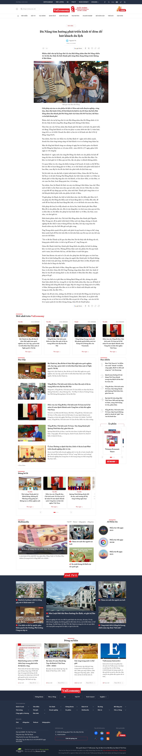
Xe (67, 2)
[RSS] (108, 739)
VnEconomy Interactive (111, 661)
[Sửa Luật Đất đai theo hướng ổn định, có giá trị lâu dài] (71, 596)
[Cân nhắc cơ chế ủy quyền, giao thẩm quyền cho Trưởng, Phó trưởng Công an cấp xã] (30, 615)
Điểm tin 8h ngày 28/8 (116, 553)
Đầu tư (33, 15)
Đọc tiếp (22, 360)
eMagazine (90, 522)
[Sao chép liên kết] (95, 48)
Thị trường (75, 15)
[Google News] (124, 2)
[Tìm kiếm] (21, 9)
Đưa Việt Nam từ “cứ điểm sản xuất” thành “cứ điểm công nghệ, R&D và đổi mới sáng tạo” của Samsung (114, 367)
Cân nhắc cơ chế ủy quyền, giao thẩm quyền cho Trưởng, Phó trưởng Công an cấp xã (29, 628)
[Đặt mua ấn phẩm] (121, 8)
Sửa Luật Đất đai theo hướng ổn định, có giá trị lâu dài (70, 614)
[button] (55, 512)
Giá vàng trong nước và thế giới (84, 662)
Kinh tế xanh (63, 15)
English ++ (95, 2)
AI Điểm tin (112, 522)
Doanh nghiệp (87, 15)
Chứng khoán (48, 2)
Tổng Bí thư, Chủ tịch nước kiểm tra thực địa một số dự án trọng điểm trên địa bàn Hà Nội (69, 385)
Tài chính (42, 15)
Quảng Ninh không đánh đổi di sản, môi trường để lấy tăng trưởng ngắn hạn (79, 496)
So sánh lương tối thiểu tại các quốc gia (80, 565)
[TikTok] (120, 2)
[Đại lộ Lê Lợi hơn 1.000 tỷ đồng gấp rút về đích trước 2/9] (30, 589)
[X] (109, 2)
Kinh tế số (52, 15)
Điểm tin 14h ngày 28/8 (116, 529)
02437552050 (61, 734)
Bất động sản (100, 15)
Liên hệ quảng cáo (71, 738)
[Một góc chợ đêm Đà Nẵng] (71, 62)
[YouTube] (116, 2)
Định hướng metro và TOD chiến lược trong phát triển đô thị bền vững (28, 663)
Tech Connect (83, 2)
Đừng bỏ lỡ (23, 473)
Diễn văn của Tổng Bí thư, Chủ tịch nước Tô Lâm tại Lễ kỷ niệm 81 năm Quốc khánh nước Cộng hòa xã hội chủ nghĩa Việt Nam (113, 343)
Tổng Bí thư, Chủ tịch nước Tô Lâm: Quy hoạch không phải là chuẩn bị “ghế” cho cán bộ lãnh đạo (114, 413)
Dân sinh (120, 15)
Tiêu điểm (24, 15)
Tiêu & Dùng (60, 2)
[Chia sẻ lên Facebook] (85, 48)
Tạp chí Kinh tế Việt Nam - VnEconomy (114, 750)
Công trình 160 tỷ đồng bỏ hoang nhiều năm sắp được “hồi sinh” (111, 627)
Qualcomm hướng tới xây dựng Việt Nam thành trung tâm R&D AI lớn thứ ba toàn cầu (114, 378)
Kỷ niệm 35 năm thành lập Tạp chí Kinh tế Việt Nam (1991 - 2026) (56, 663)
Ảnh (17, 722)
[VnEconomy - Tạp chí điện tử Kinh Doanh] (71, 690)
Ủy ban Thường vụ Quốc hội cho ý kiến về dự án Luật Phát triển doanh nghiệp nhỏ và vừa (69, 448)
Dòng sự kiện (71, 640)
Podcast (75, 522)
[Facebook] (105, 2)
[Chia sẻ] (98, 48)
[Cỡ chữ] (46, 48)
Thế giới (110, 15)
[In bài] (43, 48)
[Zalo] (112, 2)
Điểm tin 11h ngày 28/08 (116, 541)
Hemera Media (44, 749)
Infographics (82, 522)
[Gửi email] (92, 48)
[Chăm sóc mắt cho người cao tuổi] (112, 589)
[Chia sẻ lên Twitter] (88, 48)
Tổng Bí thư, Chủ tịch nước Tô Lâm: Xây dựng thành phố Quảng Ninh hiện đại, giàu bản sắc (69, 427)
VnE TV (73, 2)
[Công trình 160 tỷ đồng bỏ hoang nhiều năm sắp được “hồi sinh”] (112, 615)
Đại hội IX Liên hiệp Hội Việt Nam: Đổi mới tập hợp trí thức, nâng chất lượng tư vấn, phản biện (114, 401)
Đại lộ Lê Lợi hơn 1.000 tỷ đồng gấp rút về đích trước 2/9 (29, 601)
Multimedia (23, 522)
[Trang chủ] (18, 16)
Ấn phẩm (112, 424)
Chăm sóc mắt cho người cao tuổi (81, 543)
